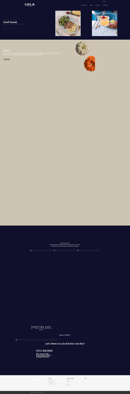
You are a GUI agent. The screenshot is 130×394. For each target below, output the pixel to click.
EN (104, 1)
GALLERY (97, 5)
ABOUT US (84, 5)
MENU (91, 5)
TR (102, 1)
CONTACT (105, 5)
